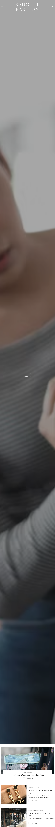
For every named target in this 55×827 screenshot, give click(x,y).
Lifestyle (24, 366)
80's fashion (31, 787)
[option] (27, 372)
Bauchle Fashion (27, 6)
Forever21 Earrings (33, 810)
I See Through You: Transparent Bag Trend (27, 775)
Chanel (24, 772)
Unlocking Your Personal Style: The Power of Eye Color (27, 374)
